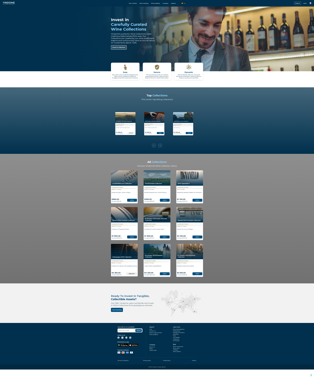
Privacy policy (147, 360)
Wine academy (153, 334)
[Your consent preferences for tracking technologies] (311, 375)
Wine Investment (178, 346)
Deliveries (176, 334)
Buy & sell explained (178, 329)
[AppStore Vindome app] (133, 346)
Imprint (194, 360)
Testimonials (152, 350)
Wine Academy (155, 3)
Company (165, 3)
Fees (174, 336)
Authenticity (176, 331)
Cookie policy (166, 360)
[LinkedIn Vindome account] (126, 338)
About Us (152, 347)
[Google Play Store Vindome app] (123, 346)
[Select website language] (182, 3)
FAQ (150, 329)
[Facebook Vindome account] (118, 338)
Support (173, 3)
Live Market (176, 337)
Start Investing (144, 3)
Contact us (152, 331)
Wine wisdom (177, 351)
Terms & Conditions (123, 360)
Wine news (176, 348)
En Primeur (176, 340)
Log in (305, 3)
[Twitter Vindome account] (130, 338)
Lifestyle (175, 350)
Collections (176, 339)
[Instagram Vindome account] (122, 338)
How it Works (133, 3)
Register (297, 3)
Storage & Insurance (179, 332)
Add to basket (160, 133)
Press (151, 348)
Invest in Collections (118, 47)
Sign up (139, 330)
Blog (174, 344)
